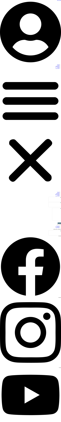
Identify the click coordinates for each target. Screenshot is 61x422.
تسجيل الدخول (57, 68)
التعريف (58, 65)
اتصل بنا (58, 67)
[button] (30, 130)
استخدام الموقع (57, 66)
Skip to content (59, 0)
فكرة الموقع (57, 193)
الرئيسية (58, 64)
